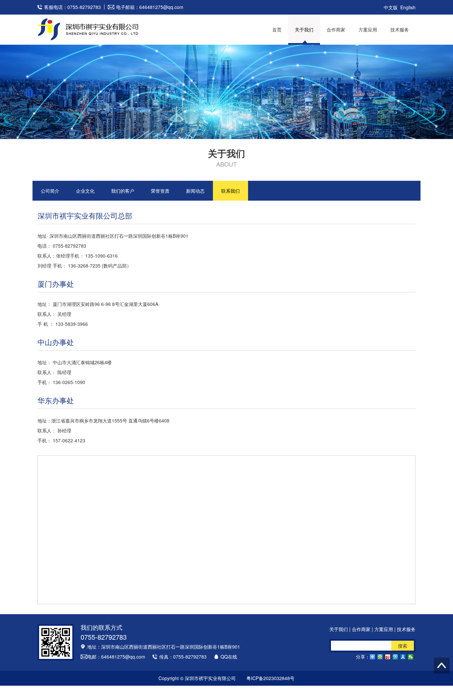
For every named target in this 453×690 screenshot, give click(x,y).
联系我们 (230, 190)
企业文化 (85, 190)
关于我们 (304, 29)
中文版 (391, 7)
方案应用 (367, 29)
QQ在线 (229, 656)
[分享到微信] (411, 657)
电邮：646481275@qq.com (116, 656)
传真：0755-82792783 (183, 656)
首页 (277, 29)
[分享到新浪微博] (388, 657)
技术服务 (399, 29)
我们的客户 (122, 190)
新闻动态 (195, 190)
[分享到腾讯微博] (395, 657)
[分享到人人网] (403, 657)
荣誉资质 (160, 190)
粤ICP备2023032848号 (270, 678)
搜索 (402, 645)
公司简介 (50, 190)
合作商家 (336, 29)
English (408, 7)
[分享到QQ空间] (380, 657)
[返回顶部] (442, 665)
